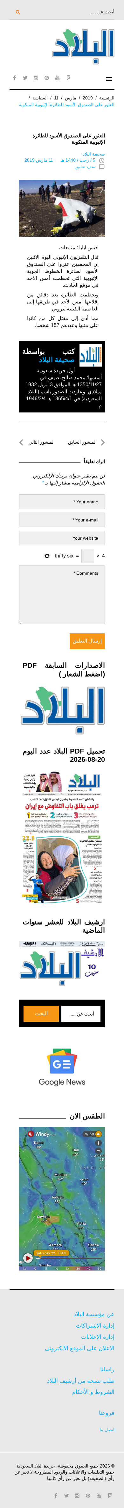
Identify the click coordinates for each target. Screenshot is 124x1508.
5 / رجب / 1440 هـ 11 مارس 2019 (59, 160)
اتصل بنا (107, 1429)
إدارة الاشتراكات (95, 1325)
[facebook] (14, 78)
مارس (70, 97)
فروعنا (106, 1413)
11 (56, 97)
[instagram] (36, 78)
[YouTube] (57, 78)
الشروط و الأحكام (93, 1392)
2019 (88, 97)
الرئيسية (106, 97)
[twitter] (25, 78)
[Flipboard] (68, 78)
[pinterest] (47, 78)
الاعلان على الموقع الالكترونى (79, 1348)
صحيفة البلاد (94, 154)
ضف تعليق (85, 166)
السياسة (40, 97)
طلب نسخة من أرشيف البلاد (80, 1381)
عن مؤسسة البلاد (93, 1314)
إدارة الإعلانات (97, 1337)
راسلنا (107, 1369)
